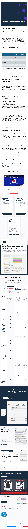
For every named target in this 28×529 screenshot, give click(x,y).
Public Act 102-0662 (18, 39)
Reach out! (4, 476)
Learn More (3, 444)
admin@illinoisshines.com (14, 163)
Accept (13, 526)
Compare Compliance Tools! (14, 193)
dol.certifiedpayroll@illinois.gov (15, 162)
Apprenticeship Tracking (14, 398)
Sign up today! (4, 501)
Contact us (6, 398)
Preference (4, 526)
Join (3, 520)
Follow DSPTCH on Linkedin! (4, 510)
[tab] (4, 242)
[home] (3, 1)
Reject (9, 526)
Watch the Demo (7, 213)
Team (1, 520)
